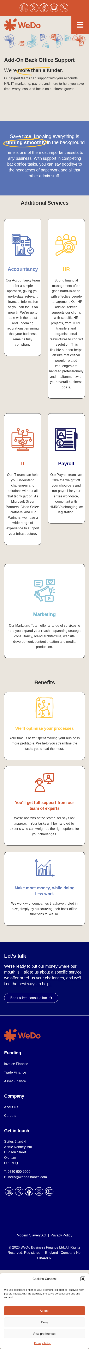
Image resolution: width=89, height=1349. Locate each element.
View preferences (44, 1333)
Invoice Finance (16, 1064)
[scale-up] (23, 1030)
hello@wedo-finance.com (27, 1177)
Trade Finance (15, 1072)
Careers (10, 1115)
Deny (44, 1322)
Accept (44, 1310)
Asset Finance (15, 1081)
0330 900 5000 (19, 1171)
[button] (83, 1279)
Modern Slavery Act (31, 1235)
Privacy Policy (42, 1343)
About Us (11, 1107)
